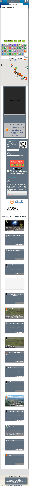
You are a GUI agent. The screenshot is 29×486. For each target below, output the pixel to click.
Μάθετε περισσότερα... (16, 485)
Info (15, 40)
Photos (10, 40)
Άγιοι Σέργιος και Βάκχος (16, 294)
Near (19, 40)
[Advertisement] (14, 23)
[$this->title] (16, 203)
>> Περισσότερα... (20, 229)
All (23, 40)
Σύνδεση (3, 485)
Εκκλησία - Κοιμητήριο (15, 323)
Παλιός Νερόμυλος (14, 250)
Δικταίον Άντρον (13, 221)
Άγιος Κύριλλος (13, 265)
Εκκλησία (11, 338)
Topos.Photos (14, 476)
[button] (17, 75)
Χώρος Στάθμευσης (14, 352)
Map (5, 40)
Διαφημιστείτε (7, 485)
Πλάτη (10, 396)
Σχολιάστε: (10, 194)
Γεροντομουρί (12, 426)
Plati (9, 455)
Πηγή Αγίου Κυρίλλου (15, 235)
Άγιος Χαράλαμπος (14, 308)
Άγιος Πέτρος (12, 367)
